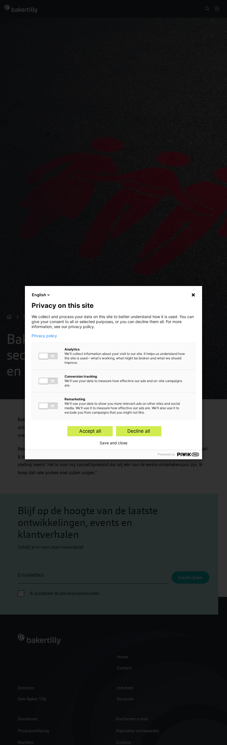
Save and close (113, 443)
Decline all (138, 431)
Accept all (90, 431)
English (39, 294)
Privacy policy (44, 336)
